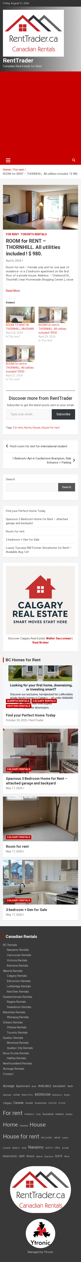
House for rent (51, 427)
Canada (18, 1103)
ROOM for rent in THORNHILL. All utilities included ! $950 (52, 328)
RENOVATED (10, 1156)
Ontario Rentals (13, 1022)
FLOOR (61, 1103)
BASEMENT (59, 1086)
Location (7, 1148)
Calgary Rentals (44, 701)
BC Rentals (10, 945)
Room (30, 1156)
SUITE (59, 1156)
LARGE (57, 1137)
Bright (67, 1095)
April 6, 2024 (13, 260)
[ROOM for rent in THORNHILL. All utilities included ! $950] (53, 315)
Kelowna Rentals (17, 965)
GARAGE (59, 1114)
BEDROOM (43, 1094)
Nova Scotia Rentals (16, 1053)
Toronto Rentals (33, 234)
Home (27, 427)
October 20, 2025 (16, 720)
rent (22, 1156)
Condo (29, 1102)
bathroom (7, 1095)
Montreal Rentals (18, 1043)
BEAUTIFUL (27, 1095)
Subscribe (63, 414)
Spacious (48, 1156)
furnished (47, 1114)
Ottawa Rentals (17, 1027)
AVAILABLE (44, 1086)
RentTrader (18, 60)
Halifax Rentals (16, 1058)
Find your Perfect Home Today (25, 511)
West (66, 1156)
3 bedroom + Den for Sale (22, 539)
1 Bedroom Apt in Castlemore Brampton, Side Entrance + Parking (41, 460)
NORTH (49, 1148)
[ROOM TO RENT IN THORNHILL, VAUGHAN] (20, 315)
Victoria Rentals (17, 960)
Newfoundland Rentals (17, 1063)
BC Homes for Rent (23, 660)
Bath (70, 1086)
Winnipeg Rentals (18, 1017)
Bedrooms (57, 1095)
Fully (38, 1114)
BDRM (16, 1095)
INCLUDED (46, 1137)
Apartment (23, 1086)
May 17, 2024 (14, 788)
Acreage (8, 1086)
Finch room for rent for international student (38, 446)
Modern (16, 1148)
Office (57, 1148)
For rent (12, 234)
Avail (34, 1086)
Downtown (41, 1103)
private (65, 1148)
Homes (24, 1125)
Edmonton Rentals (19, 981)
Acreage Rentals (13, 1068)
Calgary (7, 1102)
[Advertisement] (40, 113)
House (36, 427)
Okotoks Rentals (18, 706)
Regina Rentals (16, 1002)
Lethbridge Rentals (19, 986)
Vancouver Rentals (19, 955)
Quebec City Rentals (20, 1048)
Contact (8, 1074)
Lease (65, 1137)
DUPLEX (52, 1103)
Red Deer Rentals (18, 991)
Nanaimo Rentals (18, 950)
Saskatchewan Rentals (17, 997)
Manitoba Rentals (14, 1012)
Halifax (69, 1114)
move (23, 1148)
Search (10, 479)
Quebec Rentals (13, 1038)
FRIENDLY (29, 1114)
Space (39, 1156)
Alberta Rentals (18, 701)
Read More (13, 290)
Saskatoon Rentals (19, 1007)
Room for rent (15, 531)
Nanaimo (36, 1147)
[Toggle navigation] (8, 160)
